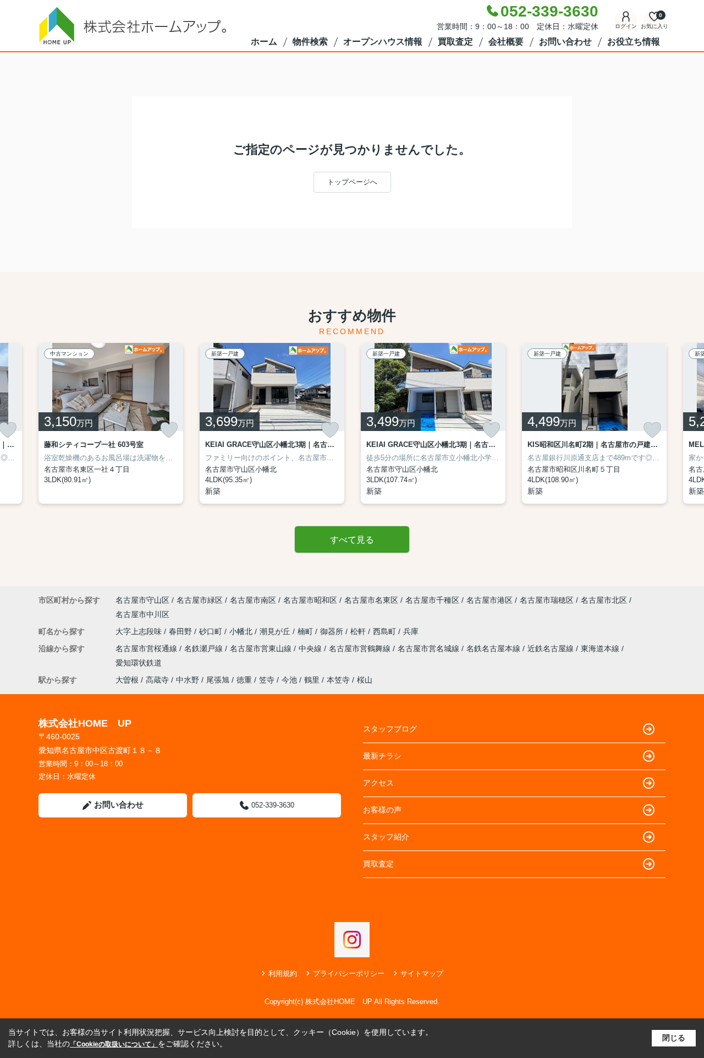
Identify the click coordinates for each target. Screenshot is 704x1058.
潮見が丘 (276, 631)
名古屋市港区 (489, 600)
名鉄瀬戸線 (204, 648)
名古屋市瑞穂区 (547, 600)
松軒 (359, 631)
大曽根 (127, 679)
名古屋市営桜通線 (147, 648)
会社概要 (506, 41)
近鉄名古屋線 (551, 648)
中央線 (311, 648)
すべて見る (352, 539)
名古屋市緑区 (200, 600)
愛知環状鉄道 (139, 662)
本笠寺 (338, 679)
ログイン (626, 26)
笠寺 (266, 679)
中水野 (187, 679)
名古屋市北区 (604, 600)
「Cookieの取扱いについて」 (114, 1044)
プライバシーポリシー (348, 973)
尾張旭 (217, 679)
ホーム (264, 41)
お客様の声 (382, 809)
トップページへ (352, 182)
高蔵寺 (157, 679)
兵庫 (411, 631)
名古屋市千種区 (432, 600)
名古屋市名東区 (371, 600)
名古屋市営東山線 (262, 648)
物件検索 (310, 41)
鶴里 (312, 679)
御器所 (332, 631)
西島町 (385, 631)
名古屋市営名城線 (429, 648)
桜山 (364, 679)
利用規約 (282, 973)
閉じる (673, 1037)
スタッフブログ (390, 728)
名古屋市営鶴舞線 (361, 648)
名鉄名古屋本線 (494, 648)
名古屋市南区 (253, 600)
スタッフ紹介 (386, 836)
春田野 (181, 631)
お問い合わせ (565, 41)
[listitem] (110, 423)
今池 (289, 679)
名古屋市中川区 (142, 614)
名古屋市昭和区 (310, 600)
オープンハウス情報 (382, 41)
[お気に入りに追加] (169, 430)
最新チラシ (382, 755)
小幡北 (242, 631)
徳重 (244, 679)
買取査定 (455, 41)
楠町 (306, 631)
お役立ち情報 (633, 41)
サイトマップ (421, 973)
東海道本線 (601, 648)
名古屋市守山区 (142, 600)
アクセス (378, 782)
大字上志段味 (140, 631)
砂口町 (211, 631)
